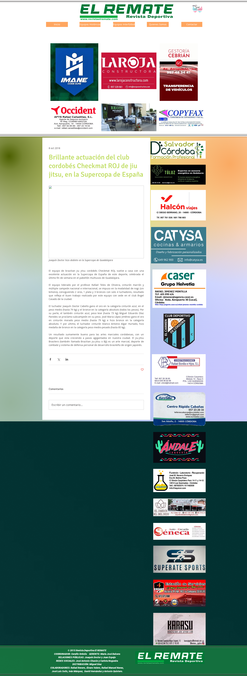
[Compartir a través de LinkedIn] (66, 359)
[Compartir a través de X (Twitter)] (58, 359)
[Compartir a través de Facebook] (50, 359)
